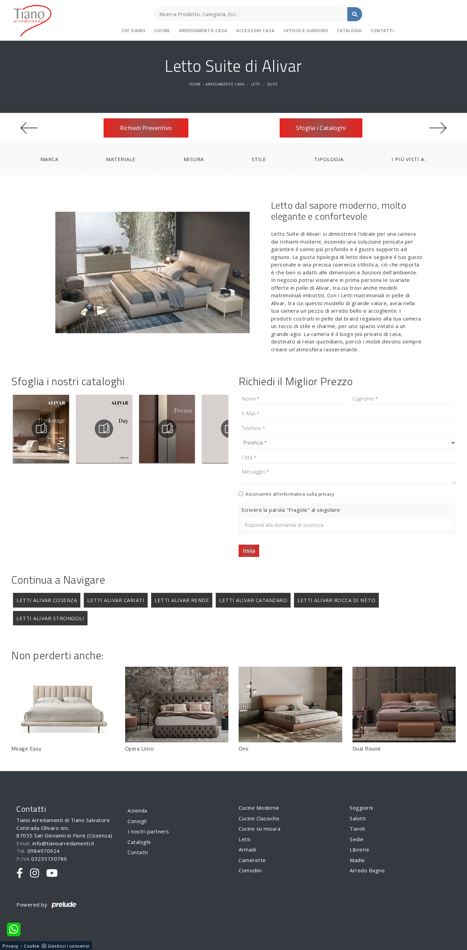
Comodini (250, 870)
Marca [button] (49, 159)
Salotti (358, 818)
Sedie (357, 839)
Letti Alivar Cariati (115, 600)
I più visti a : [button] (409, 159)
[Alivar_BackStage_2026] (41, 429)
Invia (249, 551)
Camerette (252, 860)
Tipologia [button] (329, 159)
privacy (326, 494)
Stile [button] (259, 159)
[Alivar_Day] (104, 429)
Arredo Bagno (367, 870)
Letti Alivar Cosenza (46, 600)
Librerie (359, 849)
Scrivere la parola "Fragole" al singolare (290, 509)
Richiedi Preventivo (146, 128)
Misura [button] (194, 159)
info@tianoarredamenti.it (63, 843)
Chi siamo (134, 30)
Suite (272, 84)
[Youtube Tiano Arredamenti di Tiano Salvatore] (52, 873)
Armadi (247, 849)
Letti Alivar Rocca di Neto (336, 600)
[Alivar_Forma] (167, 429)
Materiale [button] (121, 159)
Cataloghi (349, 30)
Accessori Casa (255, 30)
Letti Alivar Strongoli (50, 618)
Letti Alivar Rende (182, 600)
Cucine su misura (259, 828)
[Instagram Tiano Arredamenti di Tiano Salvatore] (34, 873)
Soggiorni (361, 807)
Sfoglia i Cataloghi (321, 128)
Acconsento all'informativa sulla (289, 494)
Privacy (10, 946)
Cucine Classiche (259, 818)
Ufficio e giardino (306, 30)
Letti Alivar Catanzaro (253, 600)
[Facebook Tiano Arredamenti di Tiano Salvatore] (19, 873)
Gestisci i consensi (69, 946)
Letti (256, 84)
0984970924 (43, 850)
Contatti (382, 30)
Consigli (137, 821)
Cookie (31, 946)
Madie (357, 860)
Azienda (137, 810)
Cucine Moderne (259, 807)
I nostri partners (148, 831)
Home (195, 84)
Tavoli (357, 828)
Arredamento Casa (203, 30)
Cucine (162, 30)
